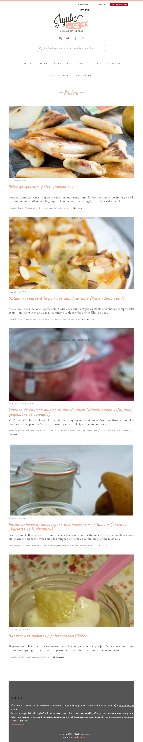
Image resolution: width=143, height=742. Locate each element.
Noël (32, 430)
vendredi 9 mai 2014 (17, 292)
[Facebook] (75, 38)
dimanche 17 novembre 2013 (21, 403)
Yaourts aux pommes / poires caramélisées (48, 635)
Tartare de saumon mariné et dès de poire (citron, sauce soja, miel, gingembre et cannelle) (71, 411)
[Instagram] (60, 38)
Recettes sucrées (78, 63)
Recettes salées (50, 63)
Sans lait (107, 430)
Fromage (28, 208)
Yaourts (46, 657)
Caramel (12, 319)
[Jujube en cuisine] (71, 20)
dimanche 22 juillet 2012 (19, 629)
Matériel (85, 10)
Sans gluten (98, 430)
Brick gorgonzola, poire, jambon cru (41, 187)
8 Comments (89, 319)
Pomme (17, 657)
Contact (100, 4)
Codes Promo (119, 4)
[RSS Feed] (83, 38)
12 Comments (58, 657)
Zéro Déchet (84, 75)
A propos (83, 4)
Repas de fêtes (87, 430)
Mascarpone (56, 545)
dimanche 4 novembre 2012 (20, 518)
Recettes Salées (52, 208)
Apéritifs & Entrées (16, 208)
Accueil (28, 63)
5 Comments (76, 208)
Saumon (124, 430)
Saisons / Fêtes (60, 75)
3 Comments (101, 545)
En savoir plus (17, 724)
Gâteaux (20, 319)
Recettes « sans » (108, 63)
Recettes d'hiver (60, 319)
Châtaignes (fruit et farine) (19, 545)
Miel (27, 430)
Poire (35, 208)
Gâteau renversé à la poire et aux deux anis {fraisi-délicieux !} (67, 298)
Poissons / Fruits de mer (49, 430)
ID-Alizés (81, 737)
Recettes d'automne (45, 319)
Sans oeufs (63, 208)
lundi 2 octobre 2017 (17, 180)
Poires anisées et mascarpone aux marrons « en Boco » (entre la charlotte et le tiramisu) (68, 526)
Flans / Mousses (43, 545)
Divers (33, 545)
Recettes (42, 208)
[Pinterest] (67, 38)
